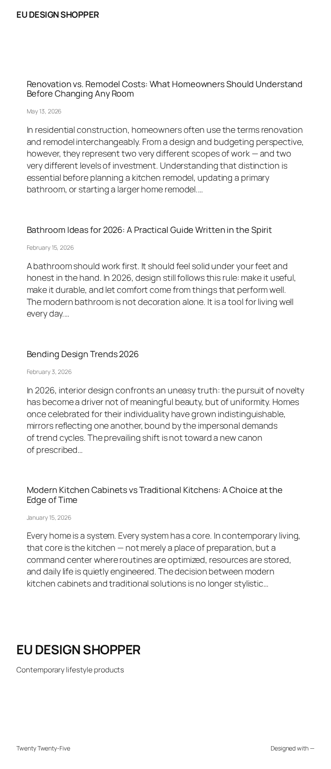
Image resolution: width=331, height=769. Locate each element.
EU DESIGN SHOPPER (57, 14)
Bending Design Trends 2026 (83, 354)
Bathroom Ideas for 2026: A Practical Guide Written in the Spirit (149, 230)
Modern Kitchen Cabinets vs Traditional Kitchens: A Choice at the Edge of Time (155, 494)
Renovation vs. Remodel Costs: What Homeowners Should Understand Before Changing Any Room (165, 88)
